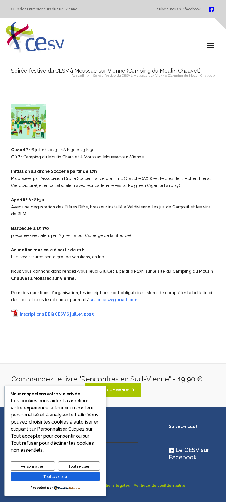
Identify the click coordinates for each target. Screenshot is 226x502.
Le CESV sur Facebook (189, 453)
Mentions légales (113, 485)
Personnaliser (33, 466)
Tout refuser (78, 466)
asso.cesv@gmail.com (114, 299)
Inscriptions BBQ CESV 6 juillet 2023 (57, 314)
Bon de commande (110, 390)
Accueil (78, 76)
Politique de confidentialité (159, 485)
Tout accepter (55, 476)
